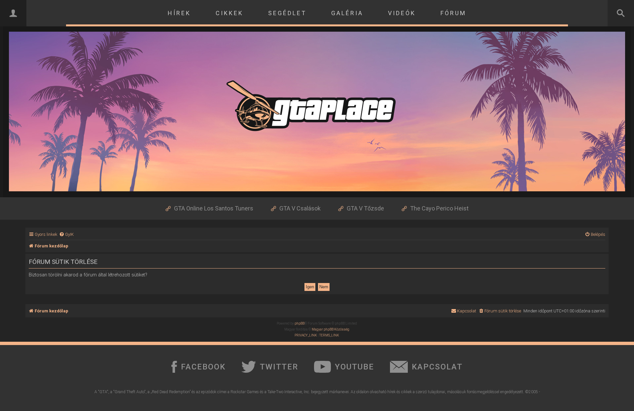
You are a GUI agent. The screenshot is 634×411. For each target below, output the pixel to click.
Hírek (179, 13)
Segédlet (287, 13)
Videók (402, 13)
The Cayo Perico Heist (439, 208)
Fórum (453, 13)
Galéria (347, 13)
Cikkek (229, 13)
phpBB (299, 323)
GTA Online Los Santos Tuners (213, 208)
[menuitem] (66, 234)
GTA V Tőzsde (365, 208)
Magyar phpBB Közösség (330, 329)
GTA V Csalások (300, 208)
